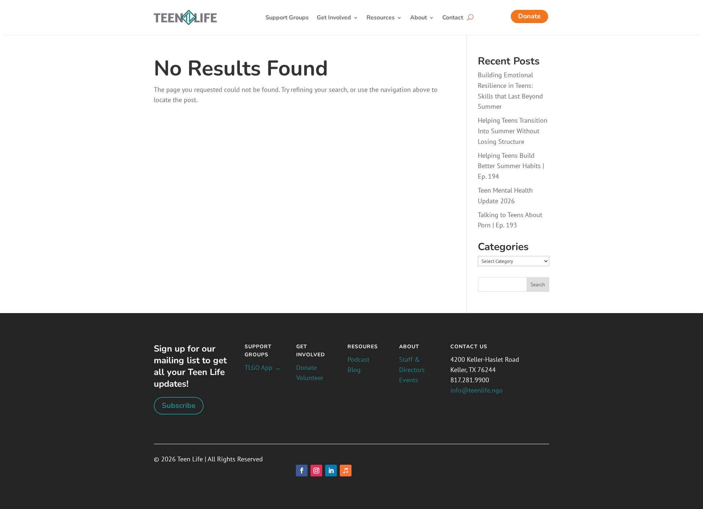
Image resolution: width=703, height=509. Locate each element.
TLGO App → (263, 367)
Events (408, 380)
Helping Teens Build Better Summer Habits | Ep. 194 (511, 166)
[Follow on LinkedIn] (331, 470)
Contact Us (468, 346)
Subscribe (179, 405)
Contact (452, 18)
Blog (354, 369)
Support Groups (287, 18)
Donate (529, 16)
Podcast (358, 359)
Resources (381, 18)
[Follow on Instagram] (316, 470)
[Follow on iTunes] (346, 470)
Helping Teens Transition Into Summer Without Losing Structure (512, 131)
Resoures (362, 346)
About (418, 18)
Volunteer (309, 378)
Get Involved (334, 18)
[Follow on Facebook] (302, 470)
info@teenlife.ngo (476, 390)
